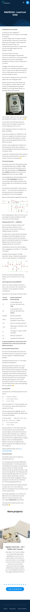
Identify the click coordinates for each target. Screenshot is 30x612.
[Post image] (15, 534)
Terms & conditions (22, 608)
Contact (5, 608)
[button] (4, 584)
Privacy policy (12, 608)
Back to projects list (15, 589)
